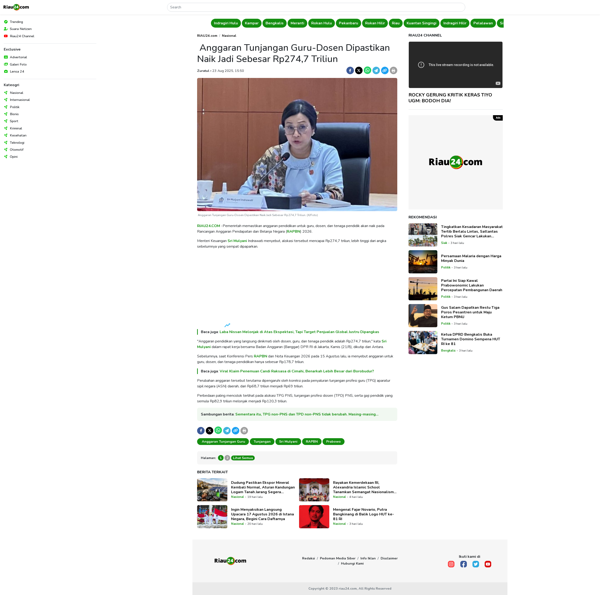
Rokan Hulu (306, 23)
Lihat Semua (243, 457)
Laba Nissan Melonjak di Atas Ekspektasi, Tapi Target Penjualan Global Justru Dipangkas (299, 331)
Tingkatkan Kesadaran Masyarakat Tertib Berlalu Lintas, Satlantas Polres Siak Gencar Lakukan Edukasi (472, 231)
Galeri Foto (18, 64)
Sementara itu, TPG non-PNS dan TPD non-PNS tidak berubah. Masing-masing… (307, 414)
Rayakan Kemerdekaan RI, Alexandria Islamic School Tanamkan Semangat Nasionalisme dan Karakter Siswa (364, 487)
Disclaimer (389, 558)
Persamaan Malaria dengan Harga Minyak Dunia (471, 258)
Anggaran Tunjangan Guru (223, 441)
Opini (14, 156)
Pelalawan (468, 23)
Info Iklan (368, 558)
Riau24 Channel (22, 36)
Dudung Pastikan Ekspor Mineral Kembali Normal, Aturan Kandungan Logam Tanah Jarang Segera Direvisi (263, 487)
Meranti (282, 23)
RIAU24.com (207, 35)
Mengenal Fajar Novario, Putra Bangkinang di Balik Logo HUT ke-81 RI (363, 514)
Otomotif (16, 149)
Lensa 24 (17, 71)
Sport (14, 121)
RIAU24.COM (208, 225)
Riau (381, 23)
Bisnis (14, 114)
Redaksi (308, 558)
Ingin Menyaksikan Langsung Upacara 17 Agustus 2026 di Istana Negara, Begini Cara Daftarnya (262, 514)
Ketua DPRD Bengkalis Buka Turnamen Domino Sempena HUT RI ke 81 (470, 339)
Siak (489, 23)
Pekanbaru (333, 23)
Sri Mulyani (237, 240)
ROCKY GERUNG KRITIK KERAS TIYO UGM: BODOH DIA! (450, 98)
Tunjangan (262, 441)
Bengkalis (260, 23)
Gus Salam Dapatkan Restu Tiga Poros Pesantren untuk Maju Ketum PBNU (470, 312)
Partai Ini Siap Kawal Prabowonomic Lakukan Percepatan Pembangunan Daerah (471, 285)
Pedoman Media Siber (338, 558)
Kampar (237, 23)
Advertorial (18, 57)
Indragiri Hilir (440, 23)
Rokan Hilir (360, 23)
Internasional (20, 99)
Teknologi (17, 142)
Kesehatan (18, 135)
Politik (14, 107)
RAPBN (293, 231)
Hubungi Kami (352, 563)
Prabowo (333, 441)
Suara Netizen (21, 28)
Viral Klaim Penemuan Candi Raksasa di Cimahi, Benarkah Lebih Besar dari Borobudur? (297, 371)
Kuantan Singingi (407, 23)
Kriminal (16, 128)
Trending (16, 21)
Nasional (16, 92)
